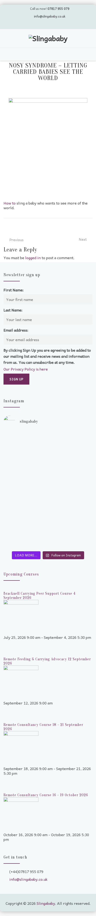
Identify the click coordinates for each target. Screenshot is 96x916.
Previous (16, 240)
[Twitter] (34, 24)
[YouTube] (43, 24)
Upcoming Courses (21, 574)
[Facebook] (52, 24)
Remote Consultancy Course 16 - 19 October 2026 (45, 795)
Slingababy (46, 903)
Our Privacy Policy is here (25, 369)
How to (9, 203)
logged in (33, 258)
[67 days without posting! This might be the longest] (48, 456)
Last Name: (13, 310)
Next (83, 239)
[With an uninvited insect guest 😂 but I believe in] (48, 503)
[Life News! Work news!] (48, 435)
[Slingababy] (48, 39)
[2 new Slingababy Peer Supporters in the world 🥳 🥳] (48, 526)
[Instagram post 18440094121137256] (48, 545)
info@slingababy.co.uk (49, 16)
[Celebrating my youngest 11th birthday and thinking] (48, 484)
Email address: (15, 330)
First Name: (13, 290)
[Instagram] (61, 24)
